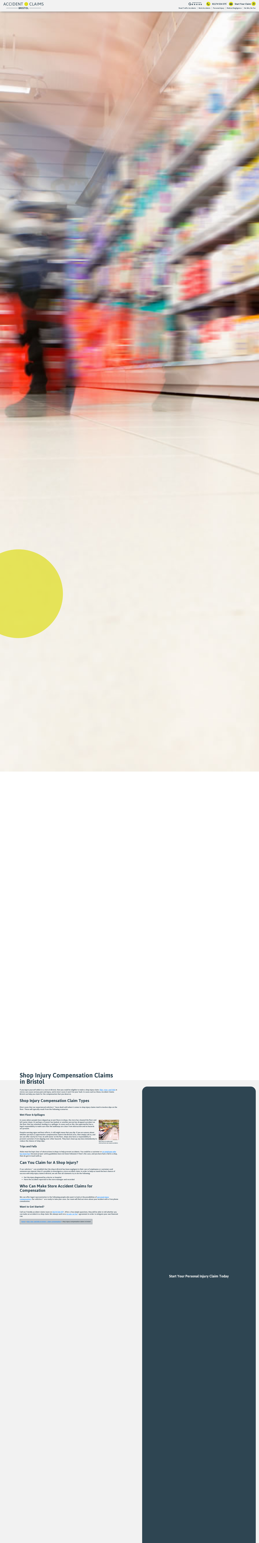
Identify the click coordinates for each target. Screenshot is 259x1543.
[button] (254, 4)
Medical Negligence (234, 8)
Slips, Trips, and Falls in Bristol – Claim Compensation (44, 1222)
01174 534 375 (219, 4)
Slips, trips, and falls (107, 1090)
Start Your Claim (243, 4)
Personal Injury (218, 8)
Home (23, 1222)
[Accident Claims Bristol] (23, 6)
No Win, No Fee (250, 8)
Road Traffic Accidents (187, 8)
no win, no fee (72, 1214)
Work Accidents (204, 8)
